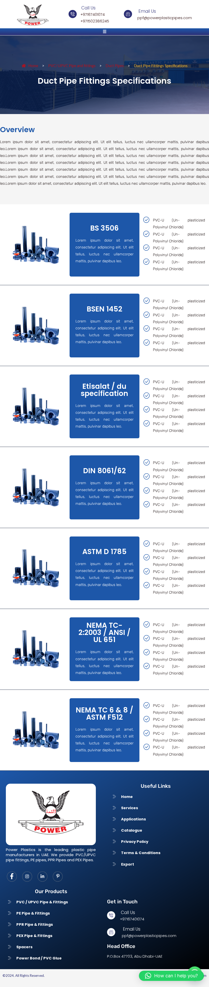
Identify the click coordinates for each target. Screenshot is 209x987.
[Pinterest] (58, 876)
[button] (104, 31)
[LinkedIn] (42, 876)
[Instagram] (27, 876)
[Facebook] (12, 876)
